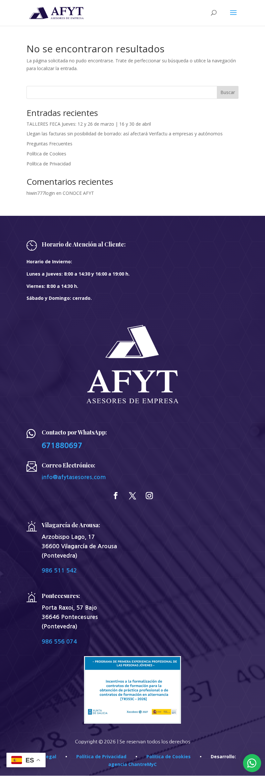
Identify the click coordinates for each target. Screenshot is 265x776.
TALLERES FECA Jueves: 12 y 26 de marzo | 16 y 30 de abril (88, 124)
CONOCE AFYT (78, 193)
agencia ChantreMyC (132, 764)
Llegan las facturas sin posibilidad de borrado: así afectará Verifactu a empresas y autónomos (124, 134)
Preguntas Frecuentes (49, 144)
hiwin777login (40, 193)
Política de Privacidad (48, 164)
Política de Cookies (46, 154)
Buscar (227, 92)
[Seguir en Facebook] (116, 495)
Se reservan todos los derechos (155, 741)
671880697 (62, 445)
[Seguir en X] (132, 495)
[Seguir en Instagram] (149, 495)
